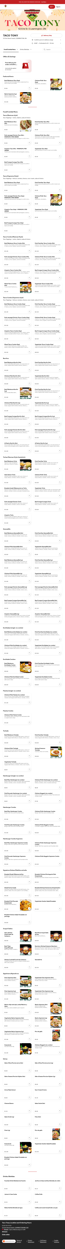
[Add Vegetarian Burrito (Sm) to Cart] (59, 383)
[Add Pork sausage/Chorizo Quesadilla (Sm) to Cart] (59, 594)
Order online (6, 1234)
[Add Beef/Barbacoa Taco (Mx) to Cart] (29, 129)
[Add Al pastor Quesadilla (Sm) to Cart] (59, 621)
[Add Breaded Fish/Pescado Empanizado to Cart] (29, 908)
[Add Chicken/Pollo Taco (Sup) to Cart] (59, 87)
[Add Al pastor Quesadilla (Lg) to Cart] (29, 621)
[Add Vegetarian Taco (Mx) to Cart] (59, 156)
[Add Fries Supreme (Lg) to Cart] (29, 998)
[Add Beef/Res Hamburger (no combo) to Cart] (29, 787)
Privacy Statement (31, 1241)
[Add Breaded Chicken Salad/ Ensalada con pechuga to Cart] (29, 922)
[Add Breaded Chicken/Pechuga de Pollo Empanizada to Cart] (59, 881)
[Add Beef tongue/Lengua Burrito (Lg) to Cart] (59, 423)
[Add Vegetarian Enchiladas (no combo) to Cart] (59, 652)
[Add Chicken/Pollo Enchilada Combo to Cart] (29, 684)
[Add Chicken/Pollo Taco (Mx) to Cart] (59, 142)
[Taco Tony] (5, 6)
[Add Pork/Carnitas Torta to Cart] (59, 468)
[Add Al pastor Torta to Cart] (29, 522)
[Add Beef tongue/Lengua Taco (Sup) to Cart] (29, 230)
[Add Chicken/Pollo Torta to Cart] (59, 482)
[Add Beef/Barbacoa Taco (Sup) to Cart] (29, 87)
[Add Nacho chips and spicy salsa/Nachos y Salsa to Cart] (29, 1011)
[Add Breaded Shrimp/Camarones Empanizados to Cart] (59, 895)
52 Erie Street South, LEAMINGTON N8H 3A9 (15, 1227)
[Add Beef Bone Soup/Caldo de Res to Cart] (59, 940)
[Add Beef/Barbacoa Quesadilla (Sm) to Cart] (29, 540)
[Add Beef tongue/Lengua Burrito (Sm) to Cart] (29, 423)
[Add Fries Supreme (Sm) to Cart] (29, 985)
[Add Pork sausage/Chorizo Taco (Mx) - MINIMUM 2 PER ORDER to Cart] (29, 142)
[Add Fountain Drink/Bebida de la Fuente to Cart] (29, 1188)
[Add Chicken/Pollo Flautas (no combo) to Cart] (29, 702)
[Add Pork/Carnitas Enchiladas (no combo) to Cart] (59, 639)
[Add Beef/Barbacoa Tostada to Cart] (29, 742)
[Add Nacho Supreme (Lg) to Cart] (29, 101)
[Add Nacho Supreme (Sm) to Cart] (59, 1011)
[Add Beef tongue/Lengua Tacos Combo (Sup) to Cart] (59, 338)
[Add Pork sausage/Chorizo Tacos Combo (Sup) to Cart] (29, 324)
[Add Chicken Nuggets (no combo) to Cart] (59, 800)
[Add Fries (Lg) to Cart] (29, 1137)
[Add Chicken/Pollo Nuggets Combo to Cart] (59, 832)
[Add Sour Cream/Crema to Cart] (59, 1097)
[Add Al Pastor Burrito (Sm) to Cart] (29, 450)
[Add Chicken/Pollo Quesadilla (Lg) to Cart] (29, 580)
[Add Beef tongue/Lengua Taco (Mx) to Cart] (29, 169)
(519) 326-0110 (6, 1225)
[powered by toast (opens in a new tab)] (9, 1241)
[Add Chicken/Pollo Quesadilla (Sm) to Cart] (29, 554)
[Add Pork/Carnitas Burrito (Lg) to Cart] (59, 396)
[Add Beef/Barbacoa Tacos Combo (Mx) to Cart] (29, 250)
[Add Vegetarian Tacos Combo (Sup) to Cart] (59, 351)
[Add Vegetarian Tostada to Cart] (29, 769)
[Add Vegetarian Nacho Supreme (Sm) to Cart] (29, 1025)
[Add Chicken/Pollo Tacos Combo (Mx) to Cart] (59, 264)
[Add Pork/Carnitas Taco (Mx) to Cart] (59, 129)
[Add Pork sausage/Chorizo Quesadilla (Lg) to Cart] (29, 594)
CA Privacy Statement (43, 1241)
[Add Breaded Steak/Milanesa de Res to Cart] (29, 881)
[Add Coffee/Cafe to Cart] (59, 1201)
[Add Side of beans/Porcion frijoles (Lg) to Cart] (59, 1083)
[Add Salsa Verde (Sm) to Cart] (59, 1110)
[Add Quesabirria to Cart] (59, 967)
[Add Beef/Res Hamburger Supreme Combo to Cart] (29, 850)
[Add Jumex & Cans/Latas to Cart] (29, 1201)
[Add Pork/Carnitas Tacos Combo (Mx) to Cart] (59, 250)
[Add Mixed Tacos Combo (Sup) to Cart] (29, 351)
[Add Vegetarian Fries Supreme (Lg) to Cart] (59, 998)
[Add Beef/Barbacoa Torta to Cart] (29, 468)
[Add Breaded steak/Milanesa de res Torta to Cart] (29, 495)
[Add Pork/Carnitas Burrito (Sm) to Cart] (59, 369)
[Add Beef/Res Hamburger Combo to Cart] (29, 818)
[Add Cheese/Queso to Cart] (29, 1110)
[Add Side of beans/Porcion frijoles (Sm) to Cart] (29, 1083)
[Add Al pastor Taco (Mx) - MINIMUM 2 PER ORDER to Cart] (29, 156)
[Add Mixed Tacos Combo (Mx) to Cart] (29, 291)
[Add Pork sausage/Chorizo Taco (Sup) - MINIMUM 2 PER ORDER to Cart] (29, 203)
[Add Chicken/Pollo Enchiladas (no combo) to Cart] (29, 652)
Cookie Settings (56, 1241)
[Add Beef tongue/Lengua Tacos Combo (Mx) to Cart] (59, 277)
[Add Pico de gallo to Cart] (59, 1038)
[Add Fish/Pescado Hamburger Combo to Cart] (29, 832)
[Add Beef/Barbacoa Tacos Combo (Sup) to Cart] (29, 311)
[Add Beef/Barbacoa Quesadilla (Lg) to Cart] (29, 567)
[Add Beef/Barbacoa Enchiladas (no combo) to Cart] (29, 639)
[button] (11, 49)
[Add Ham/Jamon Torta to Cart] (29, 482)
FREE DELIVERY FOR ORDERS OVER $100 (29, 2)
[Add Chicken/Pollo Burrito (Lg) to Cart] (29, 410)
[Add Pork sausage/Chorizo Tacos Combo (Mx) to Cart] (29, 264)
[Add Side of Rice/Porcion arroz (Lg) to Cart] (59, 1070)
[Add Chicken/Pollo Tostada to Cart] (29, 755)
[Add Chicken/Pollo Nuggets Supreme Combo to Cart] (59, 863)
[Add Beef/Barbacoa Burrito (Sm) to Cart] (29, 369)
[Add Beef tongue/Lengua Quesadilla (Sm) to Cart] (59, 607)
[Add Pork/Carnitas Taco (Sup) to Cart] (59, 189)
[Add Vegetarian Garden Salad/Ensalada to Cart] (59, 908)
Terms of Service (19, 1241)
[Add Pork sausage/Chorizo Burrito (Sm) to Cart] (29, 437)
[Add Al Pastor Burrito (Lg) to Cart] (59, 450)
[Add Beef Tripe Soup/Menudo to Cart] (29, 953)
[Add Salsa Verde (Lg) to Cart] (29, 1124)
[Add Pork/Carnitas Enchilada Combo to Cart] (59, 670)
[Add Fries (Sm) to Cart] (59, 1124)
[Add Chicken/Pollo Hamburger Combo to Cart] (59, 818)
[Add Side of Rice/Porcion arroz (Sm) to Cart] (29, 1070)
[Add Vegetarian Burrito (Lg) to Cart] (59, 410)
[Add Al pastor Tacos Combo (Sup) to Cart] (29, 338)
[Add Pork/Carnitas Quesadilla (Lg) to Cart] (59, 567)
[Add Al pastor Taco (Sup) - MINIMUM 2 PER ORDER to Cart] (29, 216)
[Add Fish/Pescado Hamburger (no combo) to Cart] (29, 800)
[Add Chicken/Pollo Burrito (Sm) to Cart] (29, 383)
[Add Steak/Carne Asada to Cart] (29, 895)
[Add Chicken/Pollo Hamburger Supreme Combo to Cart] (59, 850)
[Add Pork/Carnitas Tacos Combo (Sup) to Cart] (59, 311)
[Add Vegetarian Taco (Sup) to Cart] (59, 216)
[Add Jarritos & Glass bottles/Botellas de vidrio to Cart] (59, 1188)
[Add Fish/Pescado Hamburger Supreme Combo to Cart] (29, 863)
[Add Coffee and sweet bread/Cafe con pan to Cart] (59, 1215)
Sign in (58, 7)
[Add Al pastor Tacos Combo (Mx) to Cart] (29, 277)
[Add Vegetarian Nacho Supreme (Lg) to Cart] (29, 1038)
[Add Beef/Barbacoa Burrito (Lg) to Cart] (29, 396)
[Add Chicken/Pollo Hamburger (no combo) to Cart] (59, 787)
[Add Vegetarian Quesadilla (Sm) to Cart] (59, 554)
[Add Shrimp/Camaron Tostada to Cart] (59, 755)
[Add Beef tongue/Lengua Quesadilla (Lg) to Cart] (29, 607)
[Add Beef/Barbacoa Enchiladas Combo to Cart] (29, 670)
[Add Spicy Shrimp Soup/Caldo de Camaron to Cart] (29, 940)
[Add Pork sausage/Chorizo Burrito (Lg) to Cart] (59, 437)
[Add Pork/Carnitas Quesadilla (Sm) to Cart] (59, 540)
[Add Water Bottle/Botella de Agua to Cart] (29, 1215)
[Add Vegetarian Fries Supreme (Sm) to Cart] (59, 985)
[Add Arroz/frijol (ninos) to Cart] (29, 1097)
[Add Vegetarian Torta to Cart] (59, 495)
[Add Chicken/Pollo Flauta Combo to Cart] (29, 722)
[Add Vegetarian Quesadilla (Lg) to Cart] (59, 580)
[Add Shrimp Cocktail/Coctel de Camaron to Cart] (29, 967)
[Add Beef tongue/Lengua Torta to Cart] (59, 509)
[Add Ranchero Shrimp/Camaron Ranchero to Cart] (59, 953)
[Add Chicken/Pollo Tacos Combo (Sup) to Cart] (59, 324)
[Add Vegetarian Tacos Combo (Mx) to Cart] (59, 291)
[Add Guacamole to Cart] (29, 1052)
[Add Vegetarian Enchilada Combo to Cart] (59, 684)
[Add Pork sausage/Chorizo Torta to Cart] (29, 509)
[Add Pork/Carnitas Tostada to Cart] (59, 742)
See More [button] (43, 2)
